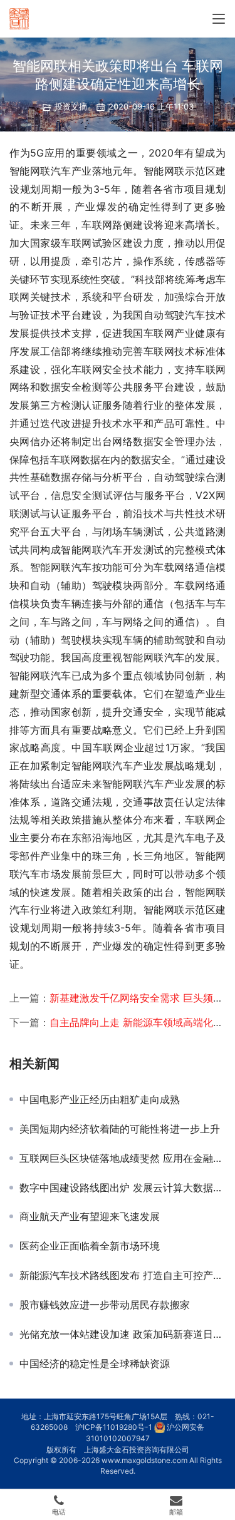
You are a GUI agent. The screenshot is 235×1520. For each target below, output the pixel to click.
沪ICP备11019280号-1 (113, 1427)
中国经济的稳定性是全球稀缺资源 (94, 1363)
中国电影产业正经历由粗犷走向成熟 (99, 1099)
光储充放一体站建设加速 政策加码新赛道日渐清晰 (122, 1334)
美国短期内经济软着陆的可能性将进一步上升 (119, 1128)
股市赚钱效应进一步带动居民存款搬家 (104, 1304)
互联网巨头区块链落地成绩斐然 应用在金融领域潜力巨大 (122, 1158)
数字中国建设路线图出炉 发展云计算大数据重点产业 (122, 1187)
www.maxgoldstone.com (144, 1460)
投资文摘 (71, 106)
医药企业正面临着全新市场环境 (89, 1245)
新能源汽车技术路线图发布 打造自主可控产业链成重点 (122, 1275)
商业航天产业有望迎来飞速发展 (89, 1216)
